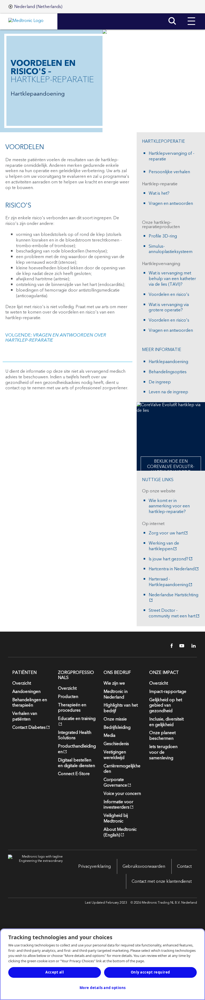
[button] (191, 17)
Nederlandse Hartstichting (173, 595)
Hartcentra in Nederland (172, 569)
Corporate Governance (115, 782)
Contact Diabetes (29, 727)
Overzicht (21, 683)
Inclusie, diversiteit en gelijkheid (166, 722)
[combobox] (36, 6)
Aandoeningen (26, 691)
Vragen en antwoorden (171, 203)
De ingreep (160, 382)
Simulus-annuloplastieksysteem (170, 249)
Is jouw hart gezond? (168, 559)
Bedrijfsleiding (117, 727)
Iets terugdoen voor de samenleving (163, 752)
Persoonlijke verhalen (169, 172)
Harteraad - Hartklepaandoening (168, 582)
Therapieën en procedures (72, 707)
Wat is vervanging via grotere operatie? (169, 307)
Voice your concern (122, 793)
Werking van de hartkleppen (164, 546)
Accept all (54, 972)
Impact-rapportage (167, 691)
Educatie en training (77, 718)
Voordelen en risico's (169, 294)
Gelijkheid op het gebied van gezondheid (165, 705)
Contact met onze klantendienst (162, 881)
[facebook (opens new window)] (169, 646)
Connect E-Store (74, 774)
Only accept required (150, 972)
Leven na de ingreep (168, 392)
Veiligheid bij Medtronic (116, 818)
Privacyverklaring (94, 866)
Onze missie (115, 719)
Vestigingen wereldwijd (115, 754)
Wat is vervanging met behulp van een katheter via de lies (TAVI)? (172, 278)
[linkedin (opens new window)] (192, 646)
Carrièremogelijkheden (122, 768)
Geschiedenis (116, 744)
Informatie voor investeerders (118, 804)
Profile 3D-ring (163, 236)
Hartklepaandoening (168, 362)
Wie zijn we (114, 683)
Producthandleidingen (77, 749)
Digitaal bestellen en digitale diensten (76, 762)
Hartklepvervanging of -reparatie (171, 156)
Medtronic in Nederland (116, 694)
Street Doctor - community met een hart (172, 613)
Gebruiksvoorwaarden (144, 866)
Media (109, 735)
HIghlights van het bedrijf (121, 708)
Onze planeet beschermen (162, 735)
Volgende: (55, 337)
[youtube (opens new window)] (180, 646)
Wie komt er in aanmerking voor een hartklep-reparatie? (169, 506)
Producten (68, 696)
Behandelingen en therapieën (29, 702)
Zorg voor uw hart (166, 533)
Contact (184, 866)
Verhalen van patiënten (24, 716)
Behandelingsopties (168, 372)
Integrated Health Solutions (74, 735)
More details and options (103, 987)
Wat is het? (159, 193)
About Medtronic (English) (120, 832)
